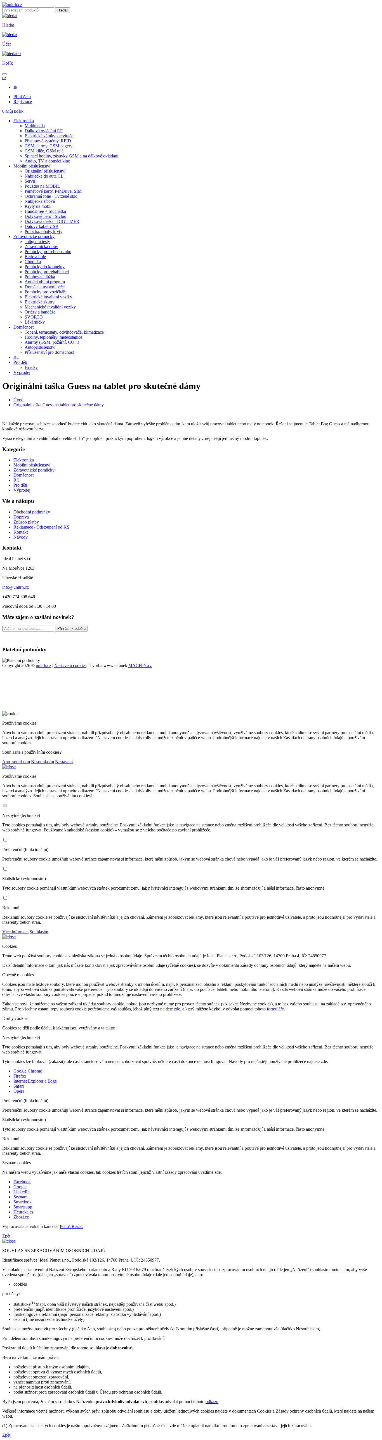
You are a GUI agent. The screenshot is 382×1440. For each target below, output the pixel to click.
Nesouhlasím (42, 761)
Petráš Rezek (71, 1226)
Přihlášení (22, 96)
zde (177, 1009)
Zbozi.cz (21, 1217)
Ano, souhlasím (16, 761)
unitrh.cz (43, 665)
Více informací (15, 931)
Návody (20, 537)
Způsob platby (26, 522)
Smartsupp (22, 1207)
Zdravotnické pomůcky (34, 470)
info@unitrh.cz (15, 587)
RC (16, 480)
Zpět (6, 1236)
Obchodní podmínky (31, 512)
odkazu (212, 1401)
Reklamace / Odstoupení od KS (41, 527)
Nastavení (64, 761)
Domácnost (23, 475)
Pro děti (20, 485)
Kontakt (20, 532)
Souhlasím (39, 931)
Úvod (18, 399)
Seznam (20, 1196)
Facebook (22, 1181)
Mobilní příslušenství (31, 465)
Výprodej (21, 490)
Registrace (22, 101)
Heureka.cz (23, 1212)
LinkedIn (21, 1191)
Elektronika (23, 460)
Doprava (21, 517)
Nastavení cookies (70, 665)
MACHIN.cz (140, 665)
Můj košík (12, 111)
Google (20, 1186)
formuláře (275, 1009)
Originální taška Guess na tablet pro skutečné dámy (58, 404)
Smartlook (22, 1201)
